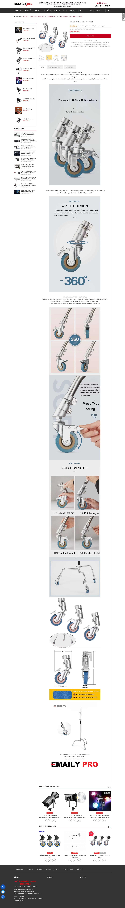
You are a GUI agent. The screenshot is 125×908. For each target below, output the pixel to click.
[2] (49, 58)
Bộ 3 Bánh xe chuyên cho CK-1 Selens (75, 856)
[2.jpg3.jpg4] (56, 58)
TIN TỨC (57, 869)
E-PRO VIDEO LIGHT (51, 16)
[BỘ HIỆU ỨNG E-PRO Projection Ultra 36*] (18, 120)
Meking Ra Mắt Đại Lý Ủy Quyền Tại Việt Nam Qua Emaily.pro (27, 133)
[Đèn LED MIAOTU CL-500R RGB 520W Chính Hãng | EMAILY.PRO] (18, 80)
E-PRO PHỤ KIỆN (63, 16)
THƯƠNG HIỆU (19, 869)
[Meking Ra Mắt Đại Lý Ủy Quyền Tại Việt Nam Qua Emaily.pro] (17, 134)
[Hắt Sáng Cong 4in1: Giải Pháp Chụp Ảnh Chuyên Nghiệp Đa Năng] (17, 166)
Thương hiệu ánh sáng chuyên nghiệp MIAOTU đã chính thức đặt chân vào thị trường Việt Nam (28, 146)
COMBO (72, 869)
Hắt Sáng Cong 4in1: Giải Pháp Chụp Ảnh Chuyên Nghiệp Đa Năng (27, 165)
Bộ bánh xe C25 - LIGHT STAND (100, 855)
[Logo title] (25, 4)
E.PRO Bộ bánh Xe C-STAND (75, 16)
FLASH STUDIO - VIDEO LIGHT (37, 16)
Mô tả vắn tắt (70, 67)
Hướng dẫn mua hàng (55, 67)
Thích (72, 29)
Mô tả (42, 67)
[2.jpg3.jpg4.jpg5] (64, 58)
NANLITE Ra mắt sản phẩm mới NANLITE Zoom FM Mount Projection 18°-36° (28, 191)
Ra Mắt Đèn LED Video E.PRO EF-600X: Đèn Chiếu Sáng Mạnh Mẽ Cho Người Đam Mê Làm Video (28, 159)
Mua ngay (90, 36)
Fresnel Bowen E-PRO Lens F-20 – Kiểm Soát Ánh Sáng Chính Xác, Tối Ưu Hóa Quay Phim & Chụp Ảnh (28, 184)
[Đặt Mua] (45, 821)
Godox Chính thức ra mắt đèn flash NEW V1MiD (28, 152)
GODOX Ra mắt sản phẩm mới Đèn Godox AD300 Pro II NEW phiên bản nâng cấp (28, 140)
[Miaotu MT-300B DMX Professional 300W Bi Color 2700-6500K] (18, 70)
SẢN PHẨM (48, 869)
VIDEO (64, 869)
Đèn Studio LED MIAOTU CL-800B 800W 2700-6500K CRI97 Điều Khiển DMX (99, 817)
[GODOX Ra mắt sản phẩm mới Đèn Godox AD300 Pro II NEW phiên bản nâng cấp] (17, 141)
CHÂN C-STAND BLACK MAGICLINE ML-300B (50, 856)
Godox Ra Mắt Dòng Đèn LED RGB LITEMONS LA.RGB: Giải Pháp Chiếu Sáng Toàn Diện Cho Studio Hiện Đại (28, 178)
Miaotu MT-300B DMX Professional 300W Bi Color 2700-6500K (50, 817)
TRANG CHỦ (30, 869)
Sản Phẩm (25, 16)
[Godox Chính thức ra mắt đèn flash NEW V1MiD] (17, 153)
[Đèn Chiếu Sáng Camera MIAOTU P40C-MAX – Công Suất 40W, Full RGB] (18, 110)
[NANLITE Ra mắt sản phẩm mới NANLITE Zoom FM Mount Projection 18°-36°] (17, 192)
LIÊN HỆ (79, 869)
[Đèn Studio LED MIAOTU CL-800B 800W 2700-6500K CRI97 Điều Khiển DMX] (18, 90)
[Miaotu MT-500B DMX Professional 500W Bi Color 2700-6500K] (18, 60)
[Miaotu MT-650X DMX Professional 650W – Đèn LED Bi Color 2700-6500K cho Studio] (18, 50)
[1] (41, 58)
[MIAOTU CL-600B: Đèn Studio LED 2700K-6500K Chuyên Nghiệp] (18, 100)
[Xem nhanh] (49, 821)
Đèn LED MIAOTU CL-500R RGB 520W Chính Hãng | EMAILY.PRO (75, 816)
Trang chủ (18, 16)
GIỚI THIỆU (39, 869)
